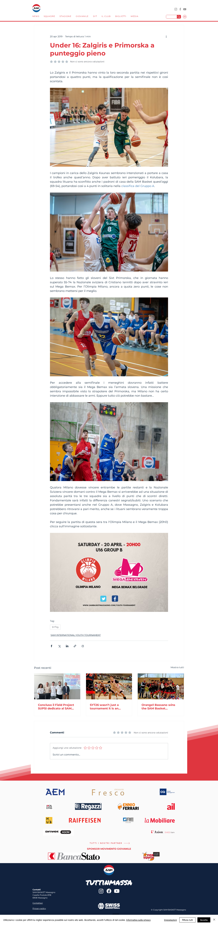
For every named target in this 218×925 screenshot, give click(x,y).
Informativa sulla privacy (138, 919)
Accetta (204, 919)
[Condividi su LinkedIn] (67, 646)
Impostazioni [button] (170, 919)
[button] (49, 17)
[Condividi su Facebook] (51, 646)
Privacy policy (39, 908)
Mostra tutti (177, 667)
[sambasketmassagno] (180, 9)
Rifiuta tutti (187, 919)
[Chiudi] (214, 919)
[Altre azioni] (166, 36)
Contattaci (38, 903)
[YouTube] (185, 9)
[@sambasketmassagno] (176, 9)
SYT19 (55, 627)
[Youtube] (117, 891)
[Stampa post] (82, 646)
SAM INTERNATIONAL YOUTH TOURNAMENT (76, 635)
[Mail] (185, 17)
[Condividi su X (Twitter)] (59, 646)
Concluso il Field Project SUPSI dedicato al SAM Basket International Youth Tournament (56, 706)
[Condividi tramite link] (74, 646)
